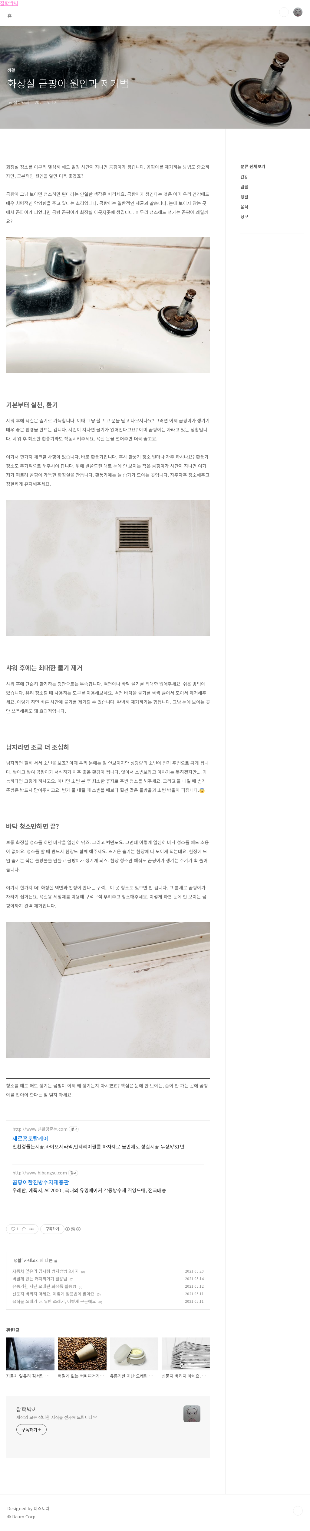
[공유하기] (24, 1229)
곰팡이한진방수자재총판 (40, 1182)
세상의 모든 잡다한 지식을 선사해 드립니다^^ (56, 1417)
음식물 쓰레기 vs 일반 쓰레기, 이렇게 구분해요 (54, 1301)
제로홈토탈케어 (30, 1138)
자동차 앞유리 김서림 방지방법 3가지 (45, 1271)
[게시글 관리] (31, 1229)
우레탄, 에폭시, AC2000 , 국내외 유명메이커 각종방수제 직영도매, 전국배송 (89, 1190)
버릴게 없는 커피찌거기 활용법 (39, 1279)
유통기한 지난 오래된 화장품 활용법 (44, 1286)
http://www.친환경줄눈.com (40, 1129)
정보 (244, 216)
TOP (298, 1511)
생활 (17, 1260)
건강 (244, 177)
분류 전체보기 (252, 166)
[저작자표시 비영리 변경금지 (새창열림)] (72, 1229)
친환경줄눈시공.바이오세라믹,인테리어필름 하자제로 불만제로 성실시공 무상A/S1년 (98, 1146)
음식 (244, 206)
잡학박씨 (26, 1409)
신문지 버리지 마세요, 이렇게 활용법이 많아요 (53, 1294)
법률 (244, 187)
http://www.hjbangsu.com (39, 1172)
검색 (284, 12)
